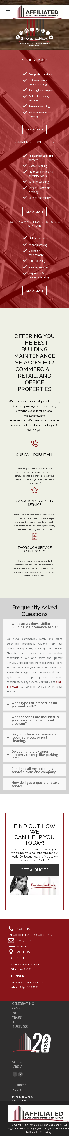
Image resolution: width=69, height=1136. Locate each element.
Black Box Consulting (40, 1132)
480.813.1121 (46, 935)
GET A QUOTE (34, 870)
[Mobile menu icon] (8, 12)
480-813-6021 (21, 935)
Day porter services (40, 74)
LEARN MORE (34, 129)
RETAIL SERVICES (34, 60)
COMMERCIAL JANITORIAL (34, 142)
